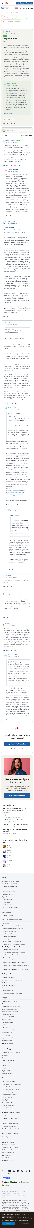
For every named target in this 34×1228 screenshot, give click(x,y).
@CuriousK (8, 329)
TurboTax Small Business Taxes (10, 949)
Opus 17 (7, 222)
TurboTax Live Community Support (11, 1052)
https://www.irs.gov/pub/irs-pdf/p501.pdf (14, 232)
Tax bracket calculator (7, 1087)
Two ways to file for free (8, 1063)
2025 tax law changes (7, 1043)
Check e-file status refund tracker (10, 1089)
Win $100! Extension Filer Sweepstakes (13, 820)
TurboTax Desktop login (8, 977)
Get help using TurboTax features (11, 21)
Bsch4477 (9, 83)
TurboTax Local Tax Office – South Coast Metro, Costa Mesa (16, 966)
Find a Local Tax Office (8, 960)
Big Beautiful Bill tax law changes (10, 1071)
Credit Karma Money (7, 899)
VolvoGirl (9, 850)
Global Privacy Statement (8, 1216)
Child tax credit (6, 1035)
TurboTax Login (6, 1065)
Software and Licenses (13, 1193)
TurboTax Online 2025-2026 (9, 884)
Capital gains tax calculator (9, 1100)
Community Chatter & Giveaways (11, 817)
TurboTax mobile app (7, 910)
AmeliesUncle (8, 322)
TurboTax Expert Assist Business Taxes (12, 947)
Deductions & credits (8, 27)
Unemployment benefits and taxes (11, 1030)
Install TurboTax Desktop (8, 985)
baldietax (9, 865)
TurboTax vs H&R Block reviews (10, 1121)
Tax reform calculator (7, 1107)
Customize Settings (25, 1223)
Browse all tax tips (6, 1004)
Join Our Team (13, 1191)
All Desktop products (7, 982)
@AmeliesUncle (12, 413)
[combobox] (13, 12)
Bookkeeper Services (7, 1160)
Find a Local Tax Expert (8, 957)
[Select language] (16, 8)
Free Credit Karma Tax (8, 1152)
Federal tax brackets (7, 1040)
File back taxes (6, 1025)
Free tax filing (5, 923)
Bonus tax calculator (7, 1102)
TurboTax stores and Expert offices (11, 954)
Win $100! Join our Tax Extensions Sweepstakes (16, 824)
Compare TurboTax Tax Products (10, 881)
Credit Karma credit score (9, 1150)
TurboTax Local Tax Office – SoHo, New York (14, 962)
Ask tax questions (7, 17)
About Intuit (5, 1191)
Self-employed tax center (8, 891)
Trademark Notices (7, 1195)
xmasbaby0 (10, 860)
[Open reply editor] (17, 130)
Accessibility (5, 1197)
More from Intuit (6, 1155)
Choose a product (21, 17)
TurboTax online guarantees (9, 886)
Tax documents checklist (8, 1105)
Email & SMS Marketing (8, 1158)
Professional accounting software (10, 1147)
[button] (5, 8)
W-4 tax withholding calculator (10, 1092)
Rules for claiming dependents (10, 1011)
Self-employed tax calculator (9, 1094)
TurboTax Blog (6, 902)
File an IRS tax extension (8, 1060)
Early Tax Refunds (6, 912)
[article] (17, 153)
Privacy (25, 1191)
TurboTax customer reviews (9, 1115)
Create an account (17, 749)
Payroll (4, 1139)
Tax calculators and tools (8, 1081)
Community (5, 1068)
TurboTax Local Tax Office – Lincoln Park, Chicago (15, 969)
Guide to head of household (9, 1009)
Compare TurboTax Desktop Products (12, 980)
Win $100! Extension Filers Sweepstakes (14, 815)
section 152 (24, 472)
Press (20, 1191)
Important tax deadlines (8, 1038)
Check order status (7, 988)
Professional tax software (8, 1144)
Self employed (6, 812)
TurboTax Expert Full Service (9, 939)
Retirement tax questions (9, 833)
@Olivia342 (11, 661)
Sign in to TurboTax (18, 744)
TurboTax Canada (6, 904)
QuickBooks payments (8, 1142)
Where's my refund (7, 1057)
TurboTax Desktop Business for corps (12, 993)
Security (4, 1193)
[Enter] (3, 12)
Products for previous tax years (10, 907)
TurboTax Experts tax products (10, 934)
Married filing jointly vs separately (11, 1006)
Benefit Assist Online (8, 119)
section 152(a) (13, 470)
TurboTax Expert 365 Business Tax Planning (13, 952)
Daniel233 (8, 593)
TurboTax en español (7, 915)
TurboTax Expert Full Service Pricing (11, 941)
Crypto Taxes (5, 897)
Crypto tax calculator (7, 1097)
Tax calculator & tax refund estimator (11, 1084)
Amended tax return (7, 1019)
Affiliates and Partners (19, 1195)
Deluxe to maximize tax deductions (11, 926)
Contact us (5, 1055)
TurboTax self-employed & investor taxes (12, 928)
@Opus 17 (13, 515)
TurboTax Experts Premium (9, 936)
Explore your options (17, 796)
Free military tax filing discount (10, 931)
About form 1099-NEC (8, 1017)
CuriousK (7, 31)
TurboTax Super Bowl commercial (11, 1118)
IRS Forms (4, 889)
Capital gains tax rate (7, 1022)
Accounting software (7, 1137)
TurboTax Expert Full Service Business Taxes (13, 944)
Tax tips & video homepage (9, 1001)
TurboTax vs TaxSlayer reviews (10, 1123)
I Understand (8, 1223)
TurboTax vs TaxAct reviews (9, 1126)
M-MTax (9, 845)
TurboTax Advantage (7, 990)
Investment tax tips (7, 1032)
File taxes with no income (8, 1014)
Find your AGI (5, 1027)
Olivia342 (7, 624)
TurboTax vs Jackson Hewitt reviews (11, 1129)
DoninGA (9, 855)
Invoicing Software (7, 1163)
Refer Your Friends (7, 1073)
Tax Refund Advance (7, 894)
